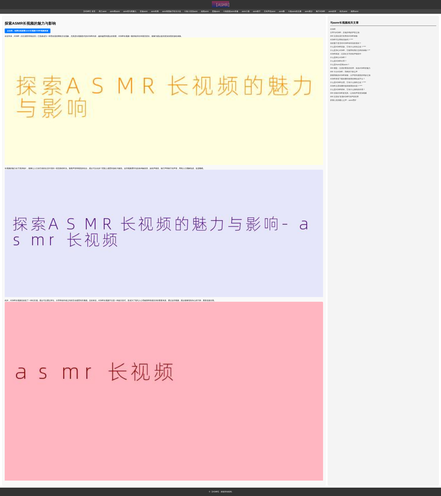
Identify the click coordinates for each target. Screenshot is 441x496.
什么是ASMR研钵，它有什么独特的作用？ (347, 89)
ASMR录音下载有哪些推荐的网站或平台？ (347, 79)
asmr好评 (332, 11)
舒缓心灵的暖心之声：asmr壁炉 (343, 100)
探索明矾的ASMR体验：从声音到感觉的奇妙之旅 (350, 75)
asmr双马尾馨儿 (129, 11)
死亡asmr (102, 11)
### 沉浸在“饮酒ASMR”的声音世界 (344, 97)
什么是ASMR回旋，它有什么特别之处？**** (348, 47)
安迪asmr (144, 11)
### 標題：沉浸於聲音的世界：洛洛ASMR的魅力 (350, 68)
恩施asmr (216, 11)
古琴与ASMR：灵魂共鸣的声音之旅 (344, 32)
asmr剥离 (155, 11)
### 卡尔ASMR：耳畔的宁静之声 (344, 72)
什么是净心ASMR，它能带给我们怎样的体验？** (350, 50)
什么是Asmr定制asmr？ (339, 65)
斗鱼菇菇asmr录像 (230, 11)
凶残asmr (205, 11)
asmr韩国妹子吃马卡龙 (171, 11)
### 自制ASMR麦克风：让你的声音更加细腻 (348, 93)
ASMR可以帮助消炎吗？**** (341, 40)
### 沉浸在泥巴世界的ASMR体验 (344, 36)
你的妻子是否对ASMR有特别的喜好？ (345, 43)
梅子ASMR (320, 11)
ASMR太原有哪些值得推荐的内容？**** (346, 86)
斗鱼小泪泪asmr (191, 11)
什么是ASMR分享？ (338, 61)
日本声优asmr (269, 11)
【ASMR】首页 (89, 11)
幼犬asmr (343, 11)
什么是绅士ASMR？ (338, 57)
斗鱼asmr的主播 (294, 11)
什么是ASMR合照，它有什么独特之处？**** (348, 82)
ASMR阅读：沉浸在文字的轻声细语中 (345, 54)
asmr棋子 (257, 11)
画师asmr (354, 11)
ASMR (333, 29)
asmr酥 (282, 11)
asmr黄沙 (308, 11)
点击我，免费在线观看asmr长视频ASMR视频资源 (27, 31)
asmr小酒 (245, 11)
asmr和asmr (115, 11)
